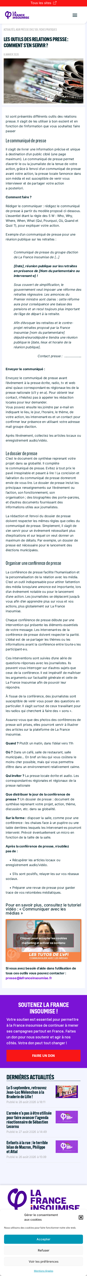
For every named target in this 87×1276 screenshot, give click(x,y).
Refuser (43, 1250)
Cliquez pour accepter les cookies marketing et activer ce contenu (43, 940)
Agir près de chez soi (27, 29)
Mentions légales (43, 1270)
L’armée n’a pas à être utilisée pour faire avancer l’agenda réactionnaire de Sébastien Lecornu (29, 1119)
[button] (81, 1217)
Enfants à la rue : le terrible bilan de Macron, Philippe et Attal (27, 1147)
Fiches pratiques (48, 29)
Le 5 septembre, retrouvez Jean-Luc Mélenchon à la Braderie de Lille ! (26, 1092)
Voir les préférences (43, 1261)
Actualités (9, 29)
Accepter (43, 1239)
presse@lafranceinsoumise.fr (29, 978)
